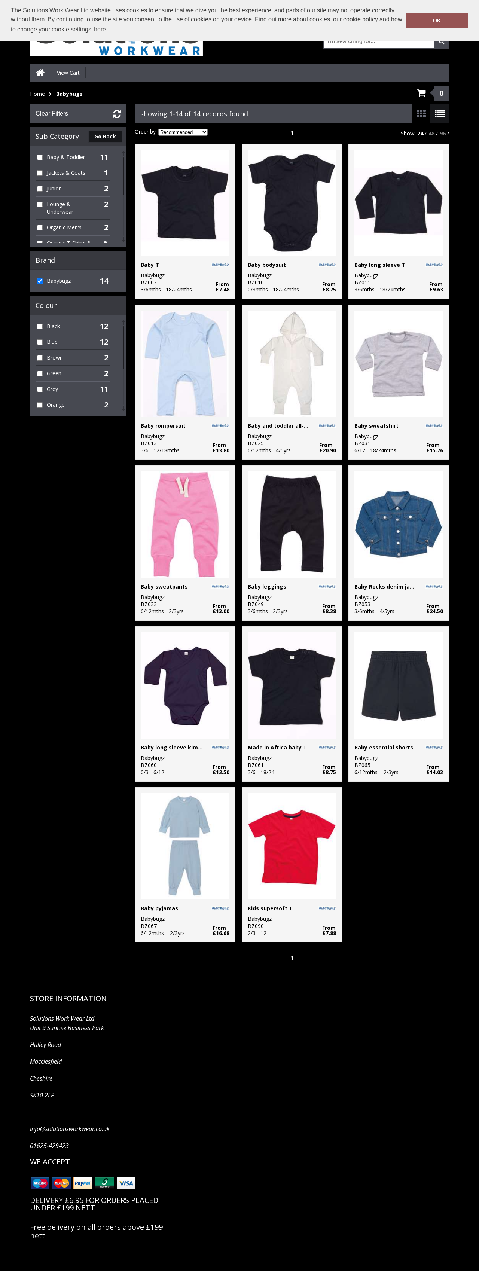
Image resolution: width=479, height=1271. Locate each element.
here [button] (100, 29)
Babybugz (69, 93)
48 (431, 133)
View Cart (68, 72)
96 (443, 133)
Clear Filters (52, 113)
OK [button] (437, 21)
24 (420, 133)
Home (37, 93)
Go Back (105, 136)
